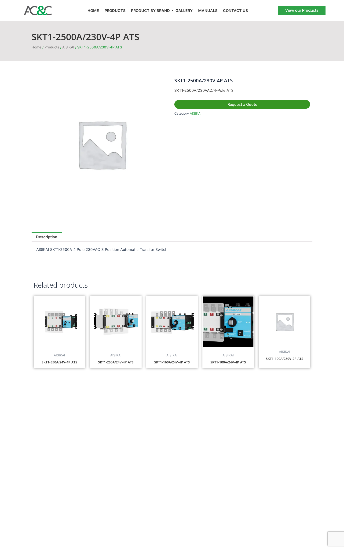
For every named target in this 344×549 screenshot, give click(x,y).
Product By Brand (150, 10)
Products (115, 10)
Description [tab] (46, 236)
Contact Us (235, 10)
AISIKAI (68, 47)
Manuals (207, 10)
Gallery (184, 10)
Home (93, 10)
